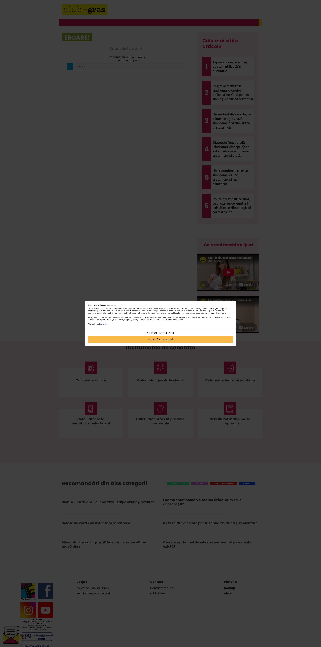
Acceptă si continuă (160, 339)
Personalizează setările (160, 333)
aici (104, 324)
